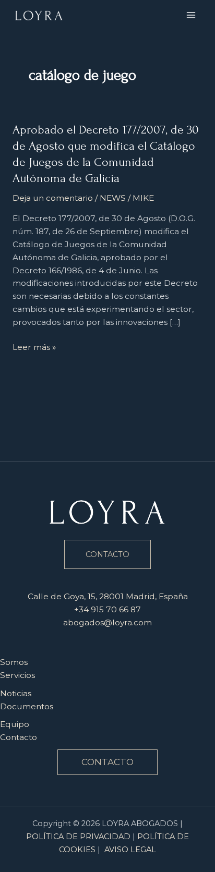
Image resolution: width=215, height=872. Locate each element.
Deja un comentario (53, 198)
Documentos (26, 706)
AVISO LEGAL (130, 849)
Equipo (14, 724)
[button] (107, 762)
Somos (14, 662)
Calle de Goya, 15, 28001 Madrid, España (108, 596)
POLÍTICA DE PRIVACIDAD (78, 836)
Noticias (15, 693)
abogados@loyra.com (107, 622)
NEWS (113, 198)
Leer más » (34, 347)
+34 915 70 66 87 (107, 609)
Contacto (18, 737)
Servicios (17, 675)
